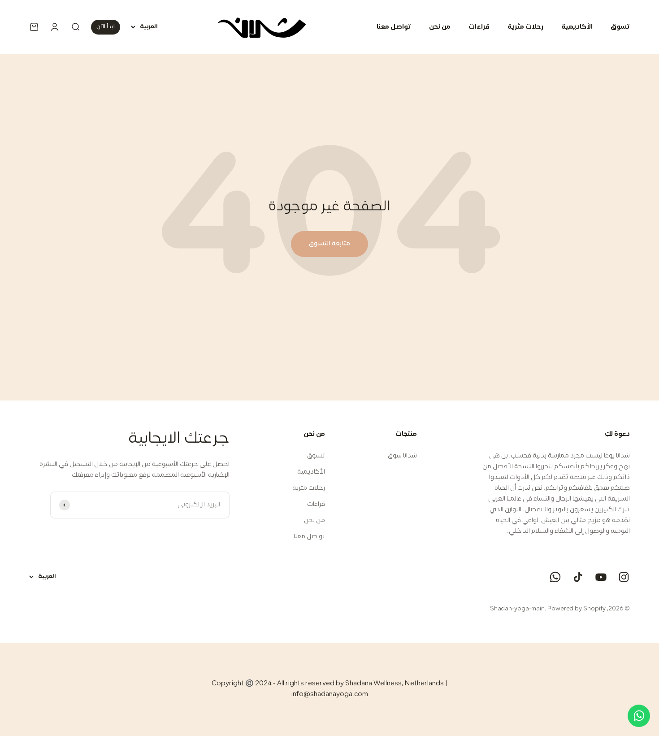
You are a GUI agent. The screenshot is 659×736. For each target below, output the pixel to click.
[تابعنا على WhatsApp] (555, 577)
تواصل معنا (394, 27)
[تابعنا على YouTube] (601, 577)
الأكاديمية (577, 27)
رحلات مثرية (525, 27)
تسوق (620, 27)
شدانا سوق (402, 456)
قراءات (479, 27)
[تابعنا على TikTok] (578, 577)
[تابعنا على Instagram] (624, 577)
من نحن (440, 27)
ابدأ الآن (105, 27)
